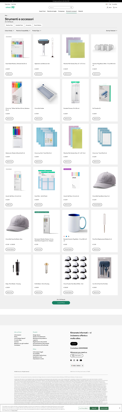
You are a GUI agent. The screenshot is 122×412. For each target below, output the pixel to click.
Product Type (35, 30)
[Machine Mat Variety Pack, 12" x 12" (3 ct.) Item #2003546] (75, 48)
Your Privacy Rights (83, 408)
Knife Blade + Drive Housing (42, 284)
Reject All (94, 408)
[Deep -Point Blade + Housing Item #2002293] (18, 268)
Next (109, 1)
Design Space (7, 4)
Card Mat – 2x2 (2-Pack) (41, 196)
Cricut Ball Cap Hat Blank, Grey (14, 239)
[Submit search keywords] (71, 7)
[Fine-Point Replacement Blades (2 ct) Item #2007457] (104, 223)
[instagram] (74, 360)
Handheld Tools (19, 25)
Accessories (28, 25)
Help (110, 4)
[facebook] (71, 360)
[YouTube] (81, 360)
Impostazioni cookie (38, 358)
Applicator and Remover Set (42, 63)
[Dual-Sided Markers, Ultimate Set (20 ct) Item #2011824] (18, 48)
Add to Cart (38, 74)
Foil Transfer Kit (96, 108)
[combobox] (61, 7)
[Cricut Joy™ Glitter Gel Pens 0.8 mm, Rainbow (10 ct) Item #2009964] (18, 92)
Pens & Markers (37, 25)
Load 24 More (61, 302)
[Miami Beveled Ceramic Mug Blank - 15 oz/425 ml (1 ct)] (64, 236)
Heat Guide (13, 4)
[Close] (119, 408)
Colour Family (8, 30)
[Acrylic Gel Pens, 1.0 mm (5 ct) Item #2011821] (18, 180)
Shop (6, 15)
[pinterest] (77, 360)
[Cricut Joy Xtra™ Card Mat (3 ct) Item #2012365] (46, 137)
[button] (109, 7)
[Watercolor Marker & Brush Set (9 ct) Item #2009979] (18, 137)
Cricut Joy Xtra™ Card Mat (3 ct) (43, 153)
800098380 (83, 348)
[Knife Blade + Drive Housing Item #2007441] (46, 268)
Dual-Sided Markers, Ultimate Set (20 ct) (16, 63)
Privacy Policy (14, 410)
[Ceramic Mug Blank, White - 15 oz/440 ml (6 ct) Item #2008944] (104, 48)
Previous (13, 1)
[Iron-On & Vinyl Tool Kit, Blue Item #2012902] (104, 268)
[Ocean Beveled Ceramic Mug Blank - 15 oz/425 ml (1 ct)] (66, 236)
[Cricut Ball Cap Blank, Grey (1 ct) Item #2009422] (104, 180)
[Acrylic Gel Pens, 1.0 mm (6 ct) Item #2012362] (75, 180)
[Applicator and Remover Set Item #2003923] (46, 48)
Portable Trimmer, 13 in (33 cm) (71, 108)
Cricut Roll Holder (39, 108)
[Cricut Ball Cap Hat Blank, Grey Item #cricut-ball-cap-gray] (18, 223)
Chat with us (78, 355)
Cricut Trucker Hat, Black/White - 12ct (73, 284)
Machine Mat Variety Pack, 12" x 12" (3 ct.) (74, 63)
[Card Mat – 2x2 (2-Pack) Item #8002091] (46, 180)
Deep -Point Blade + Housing (13, 284)
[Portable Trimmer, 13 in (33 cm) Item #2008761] (75, 92)
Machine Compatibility (22, 30)
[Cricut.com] (10, 7)
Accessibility (114, 4)
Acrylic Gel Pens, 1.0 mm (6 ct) (71, 196)
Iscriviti (74, 343)
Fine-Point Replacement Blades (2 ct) (102, 239)
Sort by (110, 30)
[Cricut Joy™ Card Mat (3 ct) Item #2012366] (104, 137)
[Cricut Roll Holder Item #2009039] (46, 92)
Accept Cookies (104, 408)
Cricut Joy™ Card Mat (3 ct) (99, 153)
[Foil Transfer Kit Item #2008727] (104, 92)
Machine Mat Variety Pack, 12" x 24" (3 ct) (74, 153)
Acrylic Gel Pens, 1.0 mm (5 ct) (13, 196)
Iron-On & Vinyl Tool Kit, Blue (100, 284)
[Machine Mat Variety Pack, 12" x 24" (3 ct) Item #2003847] (75, 137)
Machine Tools (9, 25)
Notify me (9, 74)
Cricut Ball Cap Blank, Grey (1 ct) (100, 196)
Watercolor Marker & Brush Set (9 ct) (15, 153)
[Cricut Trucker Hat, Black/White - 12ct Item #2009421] (75, 268)
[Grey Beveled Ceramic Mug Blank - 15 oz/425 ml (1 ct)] (68, 236)
